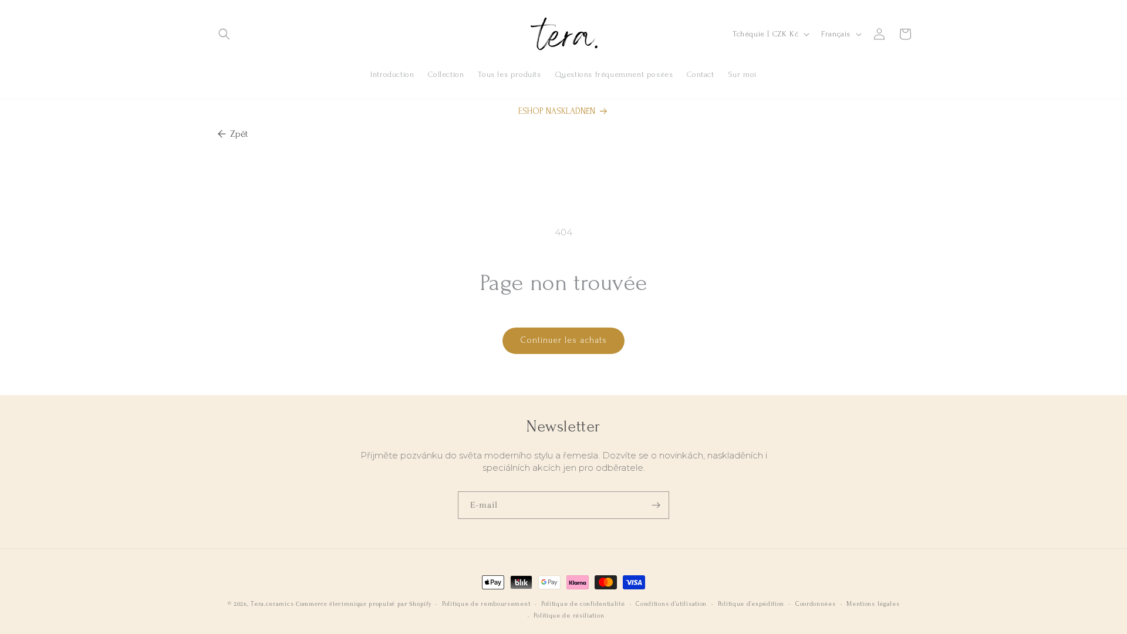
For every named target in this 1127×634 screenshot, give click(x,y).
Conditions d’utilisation (671, 604)
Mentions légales (872, 604)
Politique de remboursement (486, 604)
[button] (224, 34)
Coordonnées (815, 604)
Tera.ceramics (272, 604)
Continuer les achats (563, 340)
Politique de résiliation (569, 615)
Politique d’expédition (751, 604)
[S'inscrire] (656, 505)
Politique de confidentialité (583, 604)
